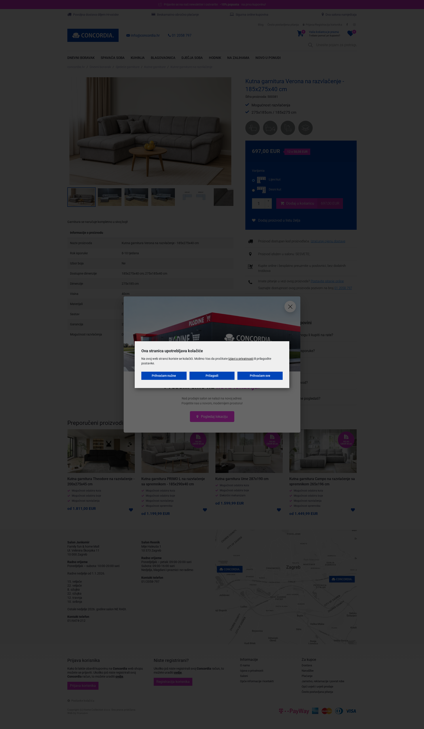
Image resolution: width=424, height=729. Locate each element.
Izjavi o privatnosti (240, 358)
